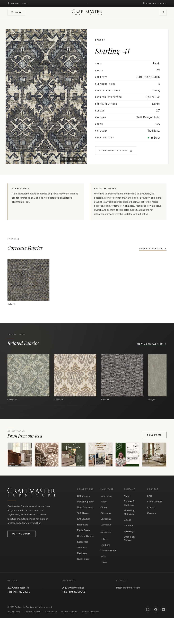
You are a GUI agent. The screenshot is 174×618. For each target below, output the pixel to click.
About (127, 496)
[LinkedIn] (163, 609)
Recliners (82, 553)
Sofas (103, 501)
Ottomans (105, 513)
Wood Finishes (108, 550)
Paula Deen (83, 530)
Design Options (85, 501)
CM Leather (83, 518)
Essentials (82, 524)
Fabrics (104, 539)
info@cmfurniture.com (128, 587)
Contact (151, 507)
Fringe (103, 562)
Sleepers (82, 547)
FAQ (149, 496)
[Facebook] (156, 609)
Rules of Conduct (69, 612)
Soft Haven (83, 513)
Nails (103, 556)
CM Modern (83, 496)
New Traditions (85, 507)
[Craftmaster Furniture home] (87, 12)
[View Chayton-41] (28, 377)
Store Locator (154, 501)
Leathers (105, 545)
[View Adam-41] (122, 377)
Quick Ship (83, 558)
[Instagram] (148, 609)
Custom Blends (85, 536)
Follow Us (154, 435)
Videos (127, 519)
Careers (151, 513)
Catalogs (128, 525)
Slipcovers (82, 541)
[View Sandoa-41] (75, 377)
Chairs (103, 507)
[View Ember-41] (28, 282)
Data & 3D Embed (129, 538)
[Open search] (163, 12)
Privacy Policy (13, 612)
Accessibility (51, 612)
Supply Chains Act (90, 612)
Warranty (129, 531)
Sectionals (105, 518)
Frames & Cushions (129, 503)
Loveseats (105, 524)
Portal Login (21, 534)
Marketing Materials (129, 512)
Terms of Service (32, 612)
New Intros (106, 496)
